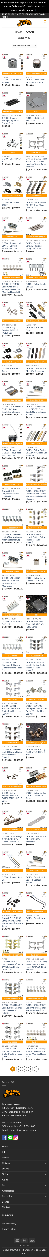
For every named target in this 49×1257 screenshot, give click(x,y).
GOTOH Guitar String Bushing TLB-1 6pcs (35, 579)
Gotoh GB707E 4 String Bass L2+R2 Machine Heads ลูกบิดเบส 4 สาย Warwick (36, 965)
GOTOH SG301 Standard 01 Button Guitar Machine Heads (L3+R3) (12, 710)
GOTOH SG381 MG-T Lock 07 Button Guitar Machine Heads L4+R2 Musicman (36, 495)
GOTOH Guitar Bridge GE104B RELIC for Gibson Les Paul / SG (12, 839)
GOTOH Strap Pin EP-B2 (12, 160)
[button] (4, 23)
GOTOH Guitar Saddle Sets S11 (36, 285)
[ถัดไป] (36, 1069)
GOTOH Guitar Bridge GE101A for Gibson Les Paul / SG (36, 453)
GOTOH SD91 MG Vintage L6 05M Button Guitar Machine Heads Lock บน (36, 710)
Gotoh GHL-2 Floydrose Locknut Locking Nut (10, 494)
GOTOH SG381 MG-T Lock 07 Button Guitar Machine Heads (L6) (12, 537)
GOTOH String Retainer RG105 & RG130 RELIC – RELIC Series (12, 797)
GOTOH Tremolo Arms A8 (36, 919)
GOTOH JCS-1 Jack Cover (34, 328)
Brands (5, 1201)
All (3, 1152)
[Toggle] (45, 1157)
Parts (4, 1185)
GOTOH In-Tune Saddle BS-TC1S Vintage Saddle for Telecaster (12, 409)
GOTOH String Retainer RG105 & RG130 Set (10, 330)
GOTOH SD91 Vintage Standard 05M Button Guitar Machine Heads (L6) (36, 1052)
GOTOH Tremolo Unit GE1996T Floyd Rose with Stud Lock (12, 453)
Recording (7, 1196)
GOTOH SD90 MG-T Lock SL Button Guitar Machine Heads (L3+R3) (35, 538)
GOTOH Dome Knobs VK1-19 (12, 80)
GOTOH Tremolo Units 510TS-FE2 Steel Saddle (36, 880)
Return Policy (9, 1228)
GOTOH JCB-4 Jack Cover (11, 369)
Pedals (5, 1157)
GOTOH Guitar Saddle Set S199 (12, 622)
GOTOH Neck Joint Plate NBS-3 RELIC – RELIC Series (35, 624)
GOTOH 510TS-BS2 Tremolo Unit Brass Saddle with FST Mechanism (11, 582)
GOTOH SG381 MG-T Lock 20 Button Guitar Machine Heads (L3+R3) (12, 1009)
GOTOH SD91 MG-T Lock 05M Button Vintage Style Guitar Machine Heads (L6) (11, 288)
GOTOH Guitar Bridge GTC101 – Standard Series (36, 795)
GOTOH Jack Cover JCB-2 (11, 203)
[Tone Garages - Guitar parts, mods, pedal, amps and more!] (24, 23)
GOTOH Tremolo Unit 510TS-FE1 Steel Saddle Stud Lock (12, 246)
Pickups (6, 1163)
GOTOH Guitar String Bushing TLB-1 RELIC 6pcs (35, 752)
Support (24, 1245)
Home (18, 32)
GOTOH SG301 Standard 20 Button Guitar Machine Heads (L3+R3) (12, 1052)
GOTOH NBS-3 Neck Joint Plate (35, 119)
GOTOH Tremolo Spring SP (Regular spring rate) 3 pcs (34, 246)
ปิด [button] (36, 10)
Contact (6, 1207)
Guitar (5, 1174)
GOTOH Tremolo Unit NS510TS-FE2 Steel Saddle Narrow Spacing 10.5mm (36, 410)
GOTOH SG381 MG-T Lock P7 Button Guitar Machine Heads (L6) (36, 1007)
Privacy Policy (9, 1223)
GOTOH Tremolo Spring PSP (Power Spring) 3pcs (10, 120)
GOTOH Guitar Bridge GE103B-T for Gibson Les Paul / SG (36, 205)
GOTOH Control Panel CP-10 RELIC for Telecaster (36, 839)
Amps (5, 1179)
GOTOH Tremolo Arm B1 (12, 878)
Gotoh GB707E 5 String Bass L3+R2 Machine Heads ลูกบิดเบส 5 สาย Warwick (36, 163)
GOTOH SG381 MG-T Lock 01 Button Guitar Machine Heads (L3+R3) (36, 666)
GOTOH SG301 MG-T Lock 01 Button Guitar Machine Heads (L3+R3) (12, 753)
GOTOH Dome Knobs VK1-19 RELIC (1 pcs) (35, 80)
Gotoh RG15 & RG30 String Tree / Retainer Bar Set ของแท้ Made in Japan (12, 922)
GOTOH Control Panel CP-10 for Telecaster (36, 369)
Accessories (8, 1190)
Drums (5, 1168)
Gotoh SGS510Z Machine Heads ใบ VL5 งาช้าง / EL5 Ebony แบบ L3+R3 (12, 965)
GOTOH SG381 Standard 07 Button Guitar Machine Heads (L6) (12, 666)
